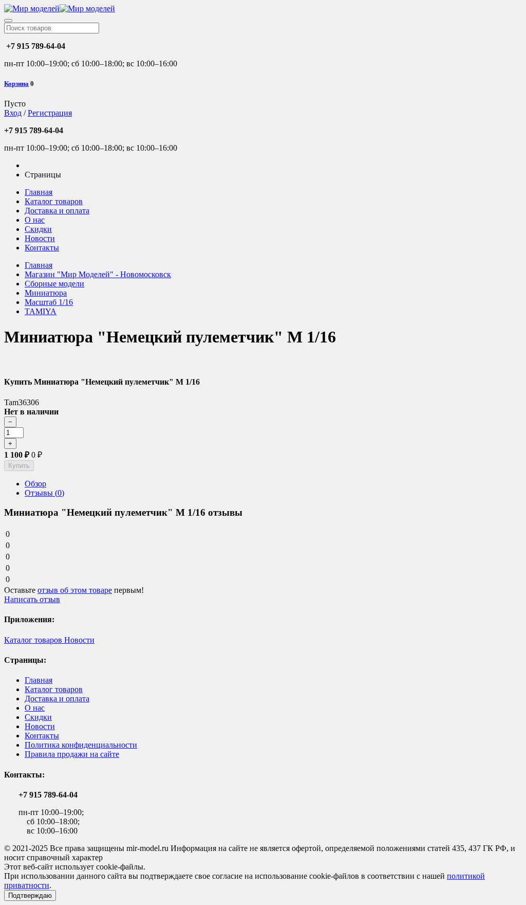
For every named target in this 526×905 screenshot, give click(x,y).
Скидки (38, 229)
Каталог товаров (54, 201)
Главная (38, 192)
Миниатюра (46, 292)
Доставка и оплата (57, 210)
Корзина (16, 83)
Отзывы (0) (44, 492)
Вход (13, 112)
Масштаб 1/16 (49, 302)
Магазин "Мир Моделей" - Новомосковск (98, 274)
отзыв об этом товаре (74, 590)
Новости (40, 238)
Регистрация (50, 112)
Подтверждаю (30, 895)
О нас (35, 219)
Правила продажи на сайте (72, 754)
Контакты (42, 247)
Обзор (35, 483)
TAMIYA (41, 311)
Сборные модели (54, 283)
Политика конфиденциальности (81, 744)
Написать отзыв (32, 599)
